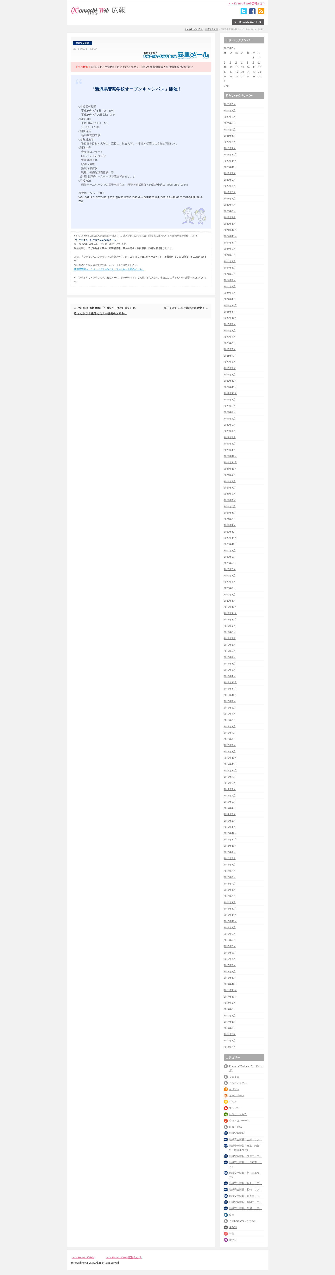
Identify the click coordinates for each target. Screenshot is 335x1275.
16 (259, 67)
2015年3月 (230, 965)
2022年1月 (230, 450)
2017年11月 (230, 764)
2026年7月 (230, 110)
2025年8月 (230, 179)
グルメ (233, 1101)
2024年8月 (230, 255)
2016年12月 (230, 833)
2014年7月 (230, 1015)
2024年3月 (230, 286)
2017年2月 (230, 820)
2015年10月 (230, 921)
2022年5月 (230, 424)
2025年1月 (230, 223)
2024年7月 (230, 261)
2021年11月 (230, 462)
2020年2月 (230, 594)
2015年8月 (230, 933)
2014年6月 (230, 1021)
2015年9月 (230, 927)
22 (254, 71)
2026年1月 (230, 148)
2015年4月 (230, 958)
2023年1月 (230, 374)
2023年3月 (230, 361)
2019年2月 (230, 669)
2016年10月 (230, 845)
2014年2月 (230, 1046)
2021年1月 (230, 525)
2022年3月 (230, 437)
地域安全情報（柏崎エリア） (245, 1189)
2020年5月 (230, 575)
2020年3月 (230, 588)
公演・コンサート (239, 1120)
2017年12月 (230, 757)
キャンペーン (236, 1095)
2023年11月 (230, 311)
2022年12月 (230, 380)
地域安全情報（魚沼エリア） (245, 1208)
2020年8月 (230, 556)
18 (231, 71)
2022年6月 (230, 418)
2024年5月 (230, 274)
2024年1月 (230, 299)
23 (259, 71)
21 (248, 71)
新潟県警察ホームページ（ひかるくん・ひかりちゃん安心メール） (109, 269)
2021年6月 (230, 493)
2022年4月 (230, 431)
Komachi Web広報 (194, 29)
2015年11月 (230, 914)
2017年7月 (230, 789)
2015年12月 (230, 908)
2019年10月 (230, 619)
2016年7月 (230, 864)
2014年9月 (230, 1002)
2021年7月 (230, 487)
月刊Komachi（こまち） (242, 1221)
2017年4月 (230, 808)
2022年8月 (230, 406)
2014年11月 (230, 990)
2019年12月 (230, 606)
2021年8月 (230, 481)
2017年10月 (230, 770)
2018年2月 (230, 745)
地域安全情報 (211, 29)
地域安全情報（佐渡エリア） (245, 1156)
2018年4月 (230, 732)
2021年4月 (230, 506)
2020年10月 (230, 544)
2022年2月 (230, 443)
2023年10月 (230, 317)
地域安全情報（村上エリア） (245, 1183)
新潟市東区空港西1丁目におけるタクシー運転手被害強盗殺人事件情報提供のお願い (142, 66)
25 (231, 76)
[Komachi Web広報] (98, 14)
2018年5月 (230, 726)
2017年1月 (230, 826)
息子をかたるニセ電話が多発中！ (186, 307)
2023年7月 (230, 336)
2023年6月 (230, 343)
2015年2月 (230, 971)
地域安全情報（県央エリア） (245, 1195)
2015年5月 (230, 952)
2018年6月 (230, 720)
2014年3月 (230, 1040)
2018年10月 (230, 695)
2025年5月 (230, 198)
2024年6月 (230, 267)
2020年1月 (230, 600)
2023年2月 (230, 368)
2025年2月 (230, 217)
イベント (234, 1089)
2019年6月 (230, 644)
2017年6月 (230, 795)
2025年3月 (230, 211)
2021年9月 (230, 475)
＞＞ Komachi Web (83, 1257)
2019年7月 (230, 638)
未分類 (233, 1227)
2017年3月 (230, 814)
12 (236, 67)
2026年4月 (230, 129)
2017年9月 (230, 776)
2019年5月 (230, 651)
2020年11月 (230, 537)
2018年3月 (230, 739)
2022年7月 (230, 412)
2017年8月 (230, 782)
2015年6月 (230, 946)
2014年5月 (230, 1028)
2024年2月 (230, 292)
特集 (231, 1233)
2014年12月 (230, 984)
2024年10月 (230, 242)
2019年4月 (230, 657)
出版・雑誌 (235, 1126)
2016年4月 (230, 883)
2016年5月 (230, 877)
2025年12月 (230, 154)
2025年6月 (230, 192)
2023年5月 (230, 349)
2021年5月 (230, 500)
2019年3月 (230, 663)
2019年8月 (230, 632)
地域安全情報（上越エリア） (245, 1139)
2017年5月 (230, 801)
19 (236, 71)
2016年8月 (230, 858)
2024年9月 (230, 248)
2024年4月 (230, 280)
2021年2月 (230, 519)
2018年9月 (230, 701)
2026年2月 (230, 141)
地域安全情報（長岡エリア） (245, 1202)
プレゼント (235, 1108)
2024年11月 (230, 236)
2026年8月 (230, 104)
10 (225, 67)
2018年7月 (230, 713)
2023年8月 (230, 330)
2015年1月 (230, 977)
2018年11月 (230, 688)
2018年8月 (230, 707)
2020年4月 (230, 581)
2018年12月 (230, 682)
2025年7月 (230, 185)
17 (225, 71)
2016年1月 (230, 902)
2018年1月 (230, 751)
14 (248, 67)
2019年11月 (230, 613)
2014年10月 (230, 996)
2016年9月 (230, 852)
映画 (231, 1214)
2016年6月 (230, 871)
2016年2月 (230, 896)
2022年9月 (230, 399)
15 (254, 67)
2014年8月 (230, 1009)
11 (231, 67)
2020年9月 (230, 550)
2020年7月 (230, 563)
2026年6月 (230, 116)
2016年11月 (230, 839)
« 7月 (226, 86)
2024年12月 (230, 230)
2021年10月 (230, 468)
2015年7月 (230, 940)
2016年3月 (230, 889)
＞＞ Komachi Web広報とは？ (246, 3)
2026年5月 (230, 123)
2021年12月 (230, 456)
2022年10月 (230, 393)
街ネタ (233, 1239)
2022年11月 (230, 387)
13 (242, 67)
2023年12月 (230, 305)
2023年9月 (230, 324)
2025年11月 (230, 160)
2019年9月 (230, 626)
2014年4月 (230, 1034)
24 (225, 76)
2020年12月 (230, 531)
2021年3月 (230, 512)
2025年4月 (230, 204)
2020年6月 (230, 569)
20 (242, 71)
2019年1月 (230, 676)
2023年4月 (230, 355)
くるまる (234, 1076)
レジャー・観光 (238, 1114)
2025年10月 (230, 167)
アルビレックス (238, 1082)
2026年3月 (230, 135)
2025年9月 (230, 173)
